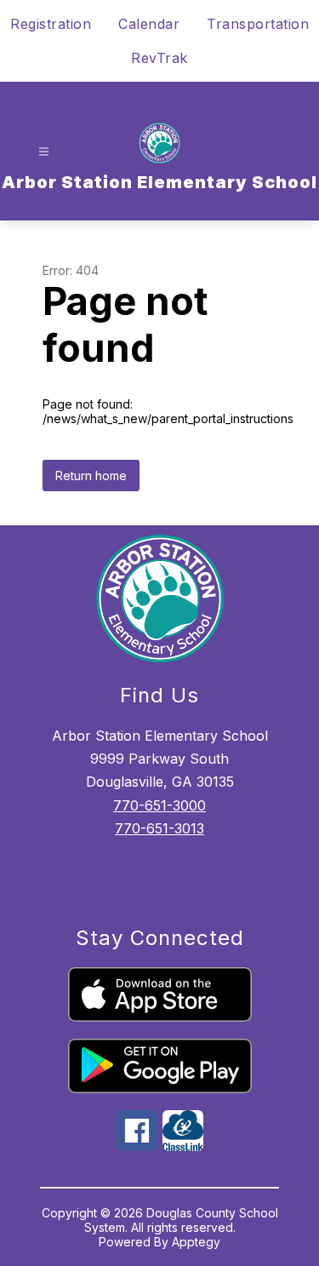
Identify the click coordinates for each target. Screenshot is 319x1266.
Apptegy (196, 1241)
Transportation (258, 23)
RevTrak (159, 57)
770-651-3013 (159, 828)
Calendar (148, 23)
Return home (91, 475)
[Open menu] (44, 152)
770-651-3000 (159, 805)
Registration (50, 23)
